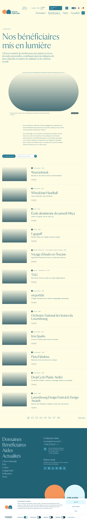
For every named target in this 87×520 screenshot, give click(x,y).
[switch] (39, 517)
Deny (76, 511)
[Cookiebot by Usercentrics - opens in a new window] (9, 517)
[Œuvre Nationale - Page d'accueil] (11, 12)
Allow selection (76, 506)
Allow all (76, 502)
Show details (71, 517)
